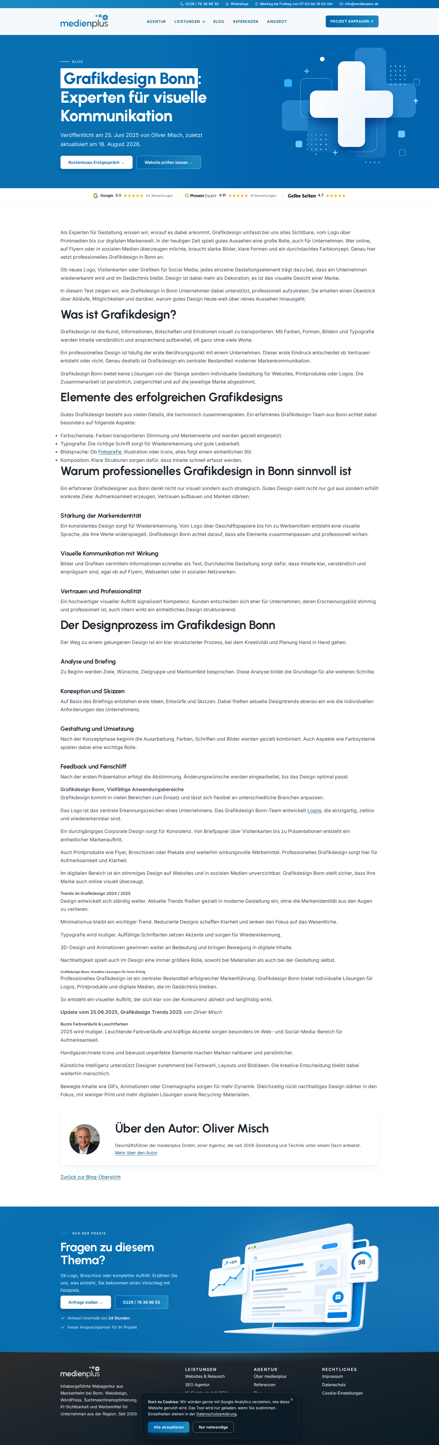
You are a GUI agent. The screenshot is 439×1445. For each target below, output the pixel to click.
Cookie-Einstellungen (342, 1393)
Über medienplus (270, 1376)
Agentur (156, 21)
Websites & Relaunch (205, 1376)
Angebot (277, 21)
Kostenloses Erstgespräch (94, 162)
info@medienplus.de (362, 4)
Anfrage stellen (83, 1302)
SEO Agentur (197, 1384)
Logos (314, 810)
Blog (219, 21)
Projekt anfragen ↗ (352, 21)
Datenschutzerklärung (216, 1414)
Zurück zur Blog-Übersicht (90, 1177)
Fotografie (109, 452)
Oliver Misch (166, 135)
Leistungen (188, 21)
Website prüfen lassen (166, 162)
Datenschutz (334, 1384)
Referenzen (245, 21)
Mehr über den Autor (136, 1152)
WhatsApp (239, 4)
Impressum (332, 1376)
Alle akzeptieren (169, 1427)
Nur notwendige (213, 1427)
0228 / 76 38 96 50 (201, 4)
